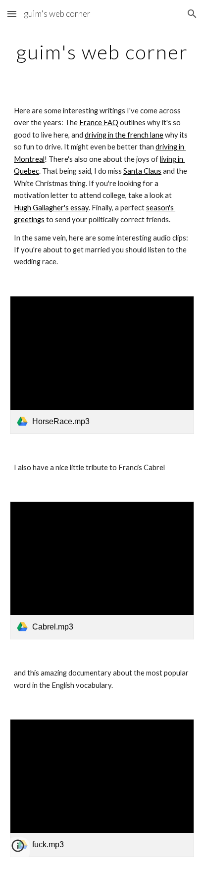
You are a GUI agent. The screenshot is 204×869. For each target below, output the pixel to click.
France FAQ (98, 122)
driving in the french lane (124, 135)
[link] (102, 365)
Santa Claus (142, 171)
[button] (12, 13)
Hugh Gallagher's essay (51, 207)
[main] (102, 52)
